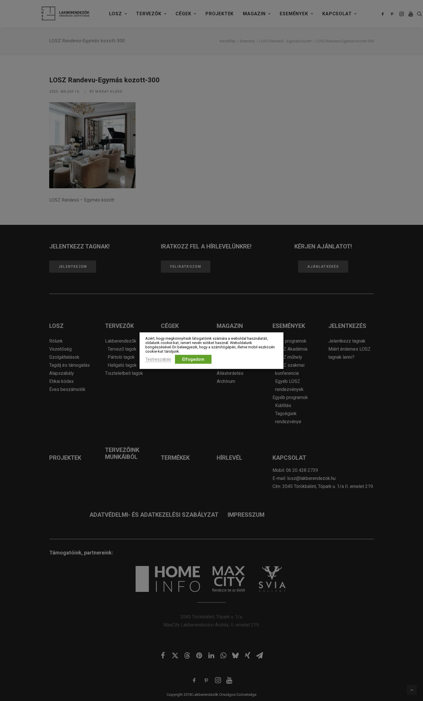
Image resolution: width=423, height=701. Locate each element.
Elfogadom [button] (193, 359)
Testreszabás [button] (158, 359)
